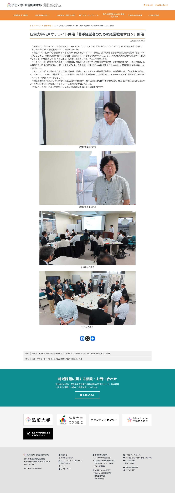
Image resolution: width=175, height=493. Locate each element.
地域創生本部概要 (20, 15)
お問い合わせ (162, 5)
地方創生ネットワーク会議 (104, 463)
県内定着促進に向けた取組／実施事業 (113, 15)
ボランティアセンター (91, 15)
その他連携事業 (100, 466)
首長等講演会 (99, 478)
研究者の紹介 (130, 470)
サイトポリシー (66, 469)
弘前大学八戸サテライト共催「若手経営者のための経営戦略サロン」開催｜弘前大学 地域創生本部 (24, 5)
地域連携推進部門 (42, 15)
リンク (63, 466)
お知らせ (149, 5)
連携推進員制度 (100, 476)
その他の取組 (153, 15)
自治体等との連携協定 (102, 458)
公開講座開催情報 (135, 15)
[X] (87, 338)
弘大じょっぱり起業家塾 (103, 473)
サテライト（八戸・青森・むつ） (72, 460)
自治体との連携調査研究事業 (105, 460)
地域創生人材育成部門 (66, 15)
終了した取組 (129, 463)
